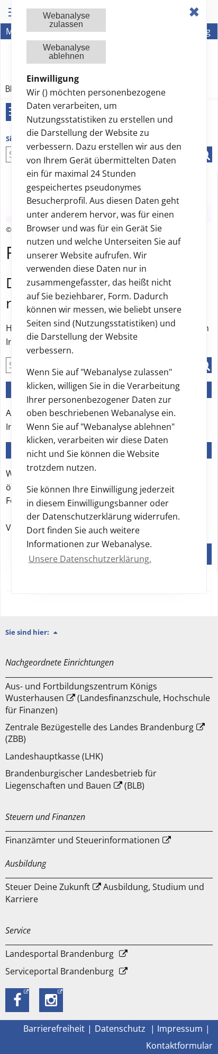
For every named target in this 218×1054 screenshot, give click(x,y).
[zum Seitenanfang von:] (59, 632)
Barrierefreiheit (54, 1028)
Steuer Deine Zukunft (47, 887)
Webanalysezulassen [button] (66, 20)
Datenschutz (121, 1028)
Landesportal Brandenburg (59, 954)
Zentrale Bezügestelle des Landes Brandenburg (99, 727)
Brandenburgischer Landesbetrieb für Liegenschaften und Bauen (81, 779)
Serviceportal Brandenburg (59, 971)
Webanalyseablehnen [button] (66, 52)
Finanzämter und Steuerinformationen (82, 840)
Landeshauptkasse (42, 756)
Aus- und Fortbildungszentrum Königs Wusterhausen (81, 692)
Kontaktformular (179, 1045)
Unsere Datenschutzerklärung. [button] (90, 559)
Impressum (180, 1028)
